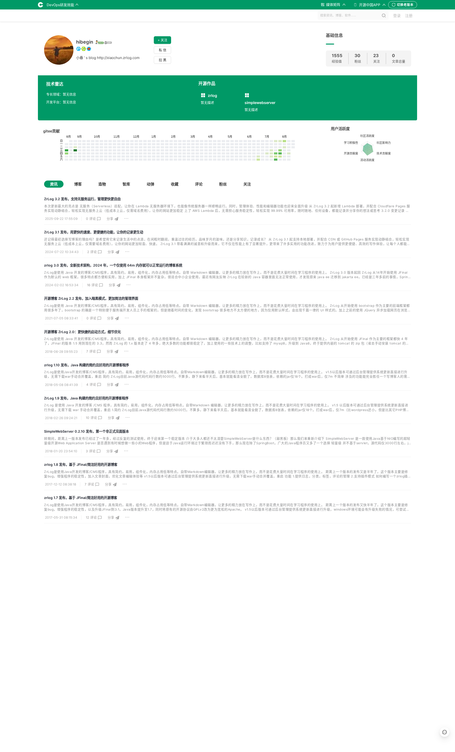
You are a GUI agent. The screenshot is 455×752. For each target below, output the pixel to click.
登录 (397, 15)
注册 (409, 15)
